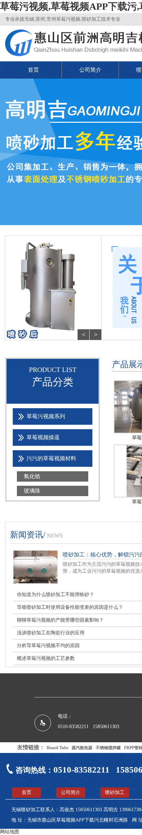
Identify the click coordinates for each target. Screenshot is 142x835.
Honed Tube (57, 747)
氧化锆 (32, 476)
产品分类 (52, 382)
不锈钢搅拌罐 (108, 747)
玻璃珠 (32, 491)
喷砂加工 (114, 792)
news (55, 536)
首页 (33, 70)
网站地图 (9, 831)
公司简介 (90, 70)
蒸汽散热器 (82, 747)
